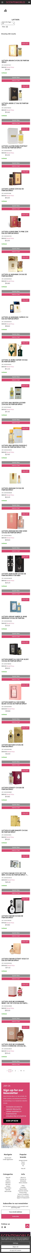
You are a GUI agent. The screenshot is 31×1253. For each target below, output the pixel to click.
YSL (23, 1165)
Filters (3, 27)
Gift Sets (7, 1184)
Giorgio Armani (23, 1160)
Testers (8, 1186)
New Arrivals (8, 1191)
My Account (8, 1158)
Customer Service (23, 1191)
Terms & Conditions (23, 1194)
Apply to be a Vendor (23, 1196)
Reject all (15, 1247)
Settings (15, 1243)
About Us (23, 1177)
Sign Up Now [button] (12, 1121)
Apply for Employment (23, 1198)
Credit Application (8, 1159)
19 (21, 1071)
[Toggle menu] (2, 2)
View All (23, 1168)
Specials (8, 1189)
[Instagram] (2, 1227)
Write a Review (23, 1183)
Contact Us (23, 1179)
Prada (23, 1164)
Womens (8, 1181)
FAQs (23, 1185)
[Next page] (23, 1070)
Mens (8, 1179)
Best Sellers (8, 1188)
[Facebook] (5, 1227)
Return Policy (23, 1189)
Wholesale (23, 1181)
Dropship (23, 1187)
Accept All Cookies (15, 1250)
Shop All (8, 1177)
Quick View (16, 77)
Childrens (7, 1183)
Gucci (23, 1162)
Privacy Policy (23, 1192)
